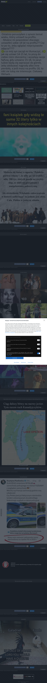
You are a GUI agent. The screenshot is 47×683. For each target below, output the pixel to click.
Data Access (23, 362)
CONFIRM (14, 358)
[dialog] (23, 341)
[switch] (38, 340)
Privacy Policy (30, 362)
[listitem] (23, 337)
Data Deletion (16, 362)
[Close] (44, 320)
